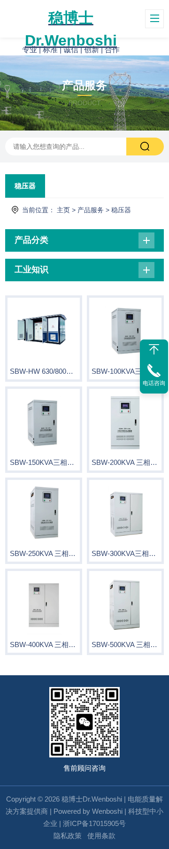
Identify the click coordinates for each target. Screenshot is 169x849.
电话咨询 (154, 383)
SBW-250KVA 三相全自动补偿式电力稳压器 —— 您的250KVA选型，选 (43, 553)
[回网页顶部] (154, 349)
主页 (63, 210)
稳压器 (25, 186)
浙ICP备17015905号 (94, 823)
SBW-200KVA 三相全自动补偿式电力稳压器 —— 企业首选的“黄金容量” (125, 462)
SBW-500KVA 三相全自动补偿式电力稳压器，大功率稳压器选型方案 (125, 644)
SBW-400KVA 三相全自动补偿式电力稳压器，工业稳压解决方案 (43, 644)
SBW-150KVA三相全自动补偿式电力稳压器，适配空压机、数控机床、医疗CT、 (43, 462)
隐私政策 (68, 836)
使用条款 (101, 836)
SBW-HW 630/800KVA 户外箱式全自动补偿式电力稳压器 (43, 371)
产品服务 (90, 210)
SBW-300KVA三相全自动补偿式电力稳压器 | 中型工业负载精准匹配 (125, 553)
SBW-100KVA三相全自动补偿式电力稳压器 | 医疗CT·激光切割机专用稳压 (125, 371)
